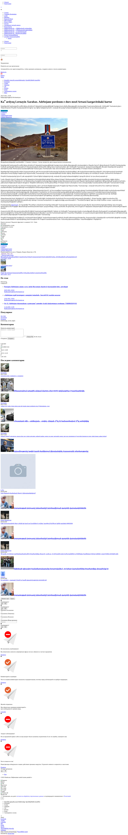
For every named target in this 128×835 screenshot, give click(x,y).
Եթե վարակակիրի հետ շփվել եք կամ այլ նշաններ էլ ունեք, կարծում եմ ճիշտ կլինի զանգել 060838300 (37, 523)
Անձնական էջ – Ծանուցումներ (15, 33)
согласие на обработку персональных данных (30, 796)
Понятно (3, 655)
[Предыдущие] (2, 771)
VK (11, 253)
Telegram (4, 253)
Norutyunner (7, 3)
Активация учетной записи (12, 25)
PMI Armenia (8, 20)
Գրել (2, 77)
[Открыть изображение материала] (34, 160)
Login (5, 15)
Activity (6, 12)
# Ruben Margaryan (6, 117)
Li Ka (2, 490)
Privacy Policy (8, 22)
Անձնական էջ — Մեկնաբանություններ (18, 30)
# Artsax (3, 114)
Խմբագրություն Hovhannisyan (11, 97)
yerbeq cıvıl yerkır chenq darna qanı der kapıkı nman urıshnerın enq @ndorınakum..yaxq (25, 406)
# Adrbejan (4, 112)
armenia (3, 577)
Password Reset (8, 19)
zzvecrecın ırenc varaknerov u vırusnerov (12, 376)
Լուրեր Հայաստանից (12, 36)
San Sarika (4, 372)
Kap (5, 774)
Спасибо (3, 712)
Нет (5, 603)
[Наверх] (2, 798)
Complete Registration (10, 14)
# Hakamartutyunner (6, 115)
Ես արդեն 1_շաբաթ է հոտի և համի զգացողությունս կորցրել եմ (24, 580)
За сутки (3, 316)
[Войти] (1, 74)
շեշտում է (14, 205)
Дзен (8, 253)
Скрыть (12, 598)
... (1, 6)
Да (2, 603)
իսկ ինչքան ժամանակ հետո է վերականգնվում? (18, 493)
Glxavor (6, 2)
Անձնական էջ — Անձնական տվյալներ (18, 28)
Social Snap (11, 833)
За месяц (3, 319)
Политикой (67, 796)
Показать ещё (5, 598)
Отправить (11, 338)
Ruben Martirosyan (6, 520)
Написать (3, 72)
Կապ (9, 38)
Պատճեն (22, 831)
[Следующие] (5, 771)
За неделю (4, 317)
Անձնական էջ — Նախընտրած (15, 31)
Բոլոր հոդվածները (11, 35)
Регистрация (8, 26)
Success (6, 23)
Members (6, 17)
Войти (3, 75)
